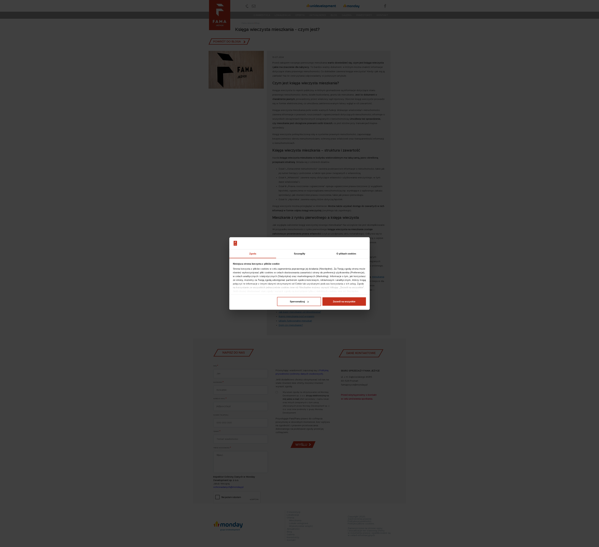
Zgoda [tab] (252, 253)
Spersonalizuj (297, 301)
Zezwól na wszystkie (344, 301)
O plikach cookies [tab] (346, 253)
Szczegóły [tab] (299, 253)
